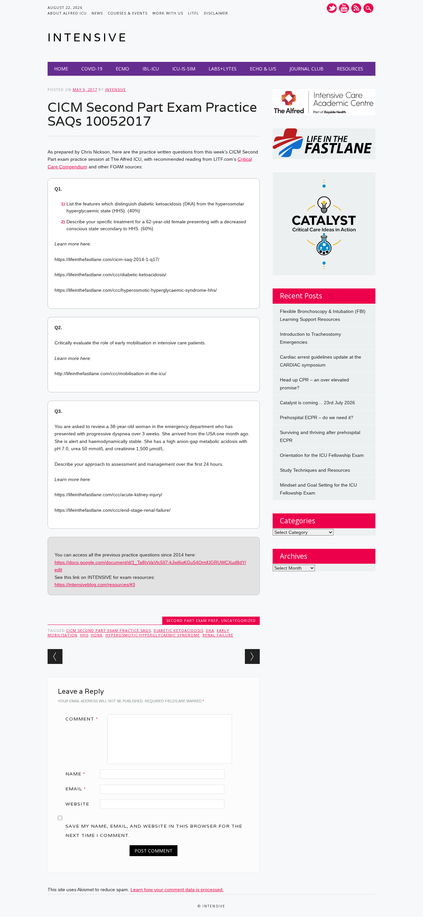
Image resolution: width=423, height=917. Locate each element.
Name (75, 774)
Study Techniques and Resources (315, 470)
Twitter (332, 8)
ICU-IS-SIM (183, 69)
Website (77, 804)
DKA (210, 630)
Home (61, 69)
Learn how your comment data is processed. (177, 889)
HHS (84, 635)
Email (75, 789)
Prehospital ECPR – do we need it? (316, 417)
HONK (97, 635)
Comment (81, 719)
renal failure (218, 635)
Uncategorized (238, 620)
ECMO (122, 69)
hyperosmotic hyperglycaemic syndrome (152, 635)
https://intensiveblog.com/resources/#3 (95, 584)
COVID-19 (91, 69)
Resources (350, 69)
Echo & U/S (263, 69)
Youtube (344, 8)
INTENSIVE (88, 37)
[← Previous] (55, 656)
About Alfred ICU (67, 13)
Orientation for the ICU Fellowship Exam (322, 455)
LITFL (193, 13)
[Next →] (252, 656)
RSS (356, 8)
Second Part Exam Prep (192, 620)
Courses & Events (127, 13)
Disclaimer (216, 13)
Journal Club (306, 69)
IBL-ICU (150, 69)
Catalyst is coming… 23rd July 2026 (317, 402)
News (97, 13)
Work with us (167, 13)
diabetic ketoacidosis (178, 630)
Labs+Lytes (223, 69)
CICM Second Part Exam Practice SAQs (108, 630)
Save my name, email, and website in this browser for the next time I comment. (153, 830)
